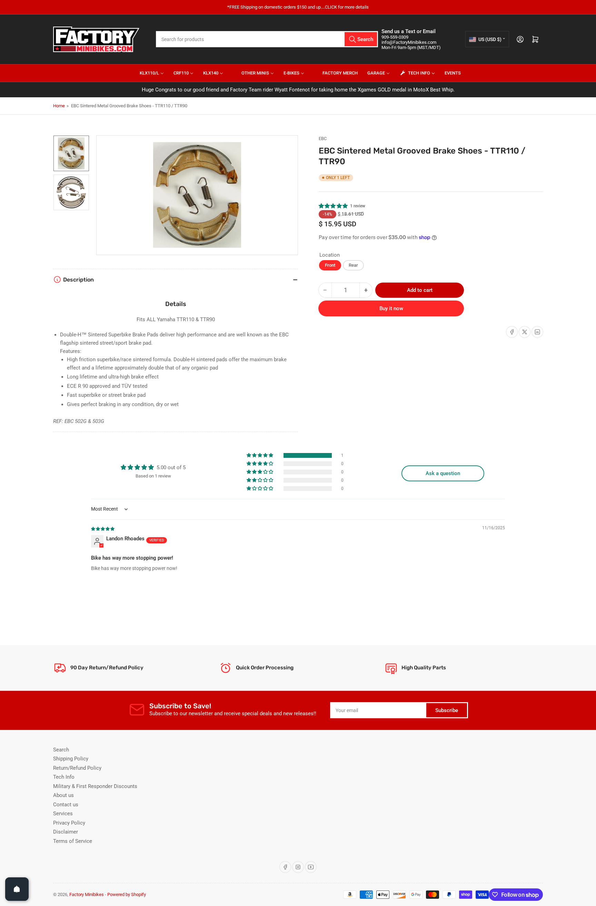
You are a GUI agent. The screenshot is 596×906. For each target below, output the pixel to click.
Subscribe (446, 710)
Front (330, 265)
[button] (333, 206)
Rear (353, 265)
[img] (103, 528)
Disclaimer (65, 832)
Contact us (65, 804)
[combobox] (267, 39)
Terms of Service (72, 841)
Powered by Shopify (126, 894)
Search (61, 750)
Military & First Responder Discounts (95, 786)
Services (63, 813)
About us (63, 795)
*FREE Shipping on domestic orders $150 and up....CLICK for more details (298, 7)
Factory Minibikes (86, 894)
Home (59, 105)
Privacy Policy (69, 823)
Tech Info (63, 777)
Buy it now (391, 308)
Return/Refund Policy (77, 768)
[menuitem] (147, 73)
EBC (323, 138)
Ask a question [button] (443, 473)
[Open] (17, 889)
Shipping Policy (70, 759)
